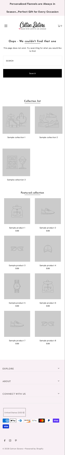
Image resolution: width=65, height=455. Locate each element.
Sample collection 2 (48, 137)
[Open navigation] (10, 25)
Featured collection (32, 193)
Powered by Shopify (34, 448)
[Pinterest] (16, 441)
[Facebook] (4, 441)
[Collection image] (16, 132)
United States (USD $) (14, 412)
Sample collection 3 (16, 180)
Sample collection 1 (16, 137)
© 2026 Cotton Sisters (13, 448)
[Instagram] (10, 441)
